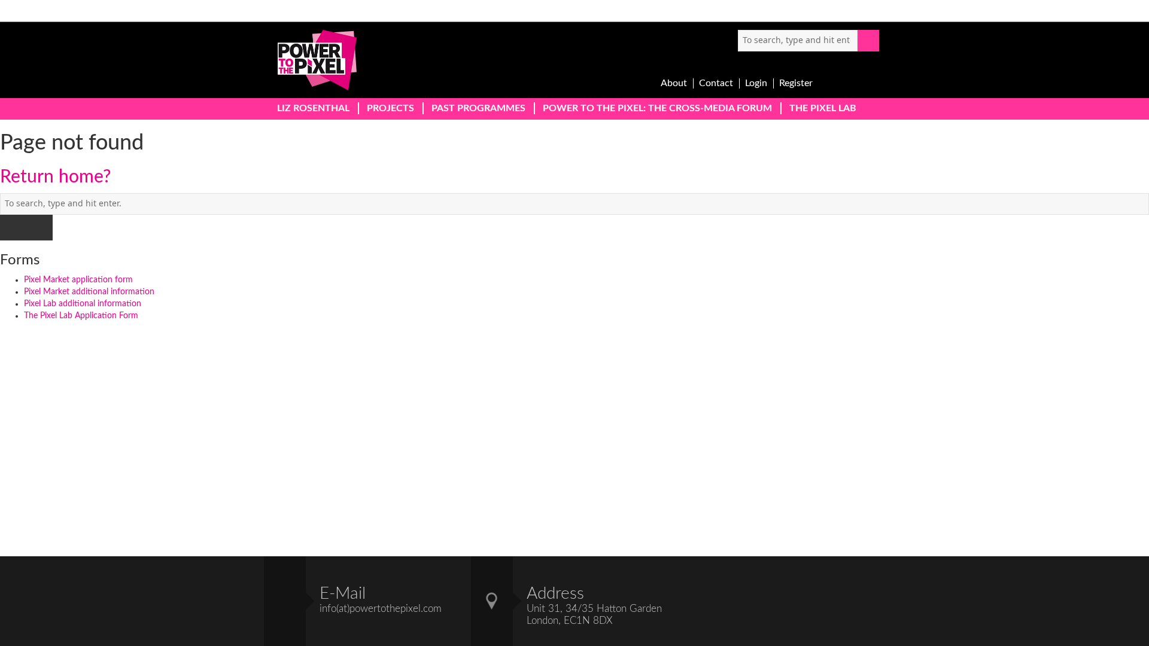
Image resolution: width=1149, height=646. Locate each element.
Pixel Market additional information (89, 292)
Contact (716, 83)
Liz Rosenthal (313, 108)
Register (796, 83)
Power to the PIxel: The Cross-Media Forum (657, 108)
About (674, 83)
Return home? (55, 177)
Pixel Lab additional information (82, 304)
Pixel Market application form (78, 280)
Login (756, 83)
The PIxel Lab (822, 108)
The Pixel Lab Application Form (81, 316)
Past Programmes (478, 108)
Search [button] (868, 40)
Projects (390, 108)
